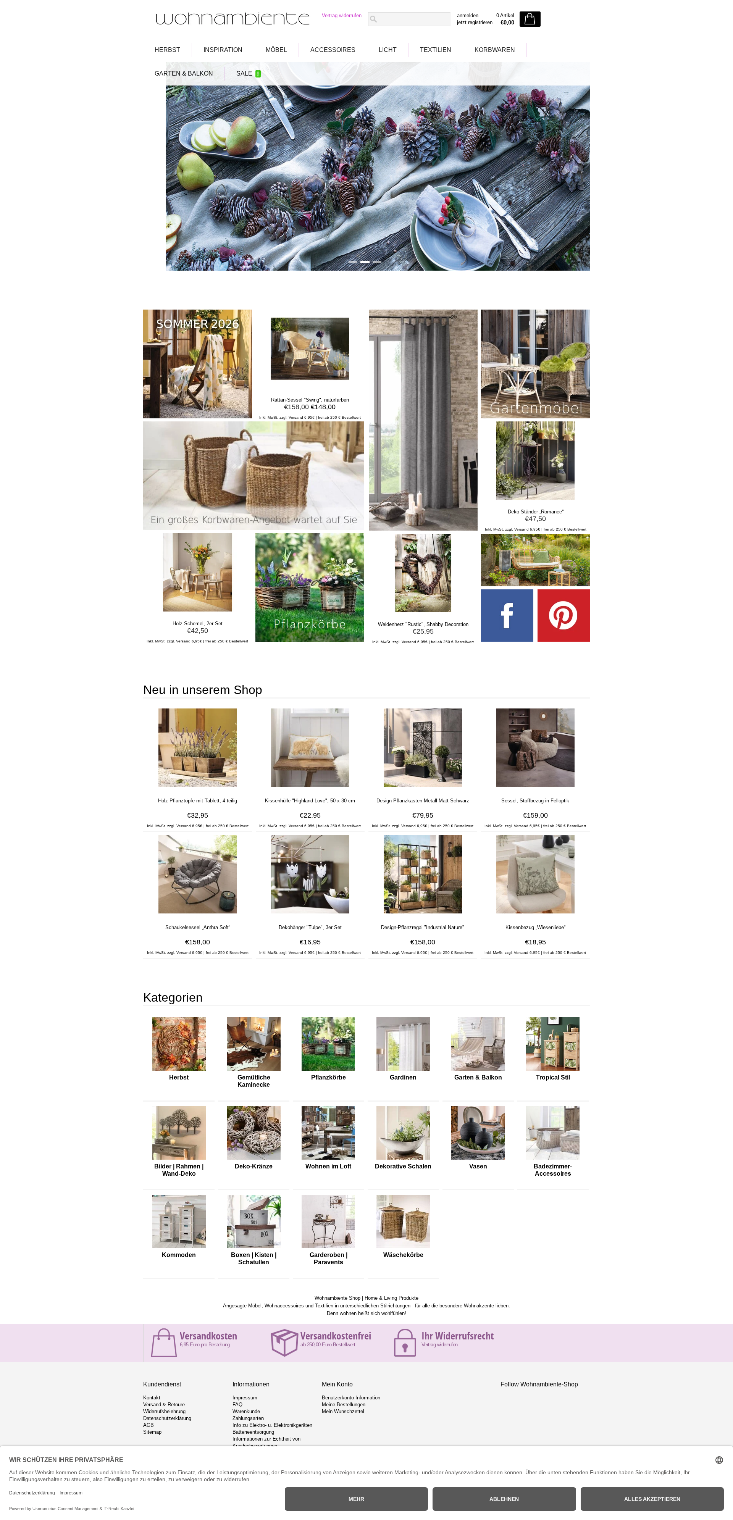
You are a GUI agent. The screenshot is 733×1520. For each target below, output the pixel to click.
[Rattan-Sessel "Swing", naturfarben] (310, 386)
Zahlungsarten (248, 1418)
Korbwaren (495, 50)
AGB (148, 1425)
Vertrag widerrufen (342, 15)
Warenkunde (246, 1411)
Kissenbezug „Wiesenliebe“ (535, 927)
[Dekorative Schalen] (403, 1160)
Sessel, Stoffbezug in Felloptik (535, 801)
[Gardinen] (403, 1071)
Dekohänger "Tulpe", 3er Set (310, 927)
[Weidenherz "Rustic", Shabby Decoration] (423, 610)
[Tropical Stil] (553, 1071)
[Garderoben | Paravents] (328, 1248)
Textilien (435, 50)
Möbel (276, 50)
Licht (388, 50)
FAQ (237, 1404)
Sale (244, 73)
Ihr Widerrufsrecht (457, 1336)
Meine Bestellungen (343, 1404)
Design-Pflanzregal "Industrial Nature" (422, 927)
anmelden (467, 15)
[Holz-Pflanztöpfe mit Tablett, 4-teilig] (197, 787)
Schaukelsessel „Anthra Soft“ (197, 927)
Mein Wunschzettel (343, 1411)
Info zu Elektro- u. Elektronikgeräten (272, 1425)
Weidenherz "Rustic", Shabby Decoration (423, 624)
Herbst (167, 50)
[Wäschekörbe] (403, 1248)
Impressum (244, 1398)
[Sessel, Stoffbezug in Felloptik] (535, 787)
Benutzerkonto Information (351, 1398)
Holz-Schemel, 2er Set (198, 623)
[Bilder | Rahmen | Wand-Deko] (179, 1160)
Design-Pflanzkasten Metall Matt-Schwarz (422, 801)
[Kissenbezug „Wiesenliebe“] (535, 913)
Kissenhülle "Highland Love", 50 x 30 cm (310, 801)
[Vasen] (478, 1160)
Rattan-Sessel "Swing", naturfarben (310, 400)
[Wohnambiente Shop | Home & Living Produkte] (230, 19)
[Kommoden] (179, 1248)
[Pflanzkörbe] (328, 1071)
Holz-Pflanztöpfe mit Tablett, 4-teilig (197, 801)
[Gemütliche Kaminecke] (254, 1071)
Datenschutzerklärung (167, 1418)
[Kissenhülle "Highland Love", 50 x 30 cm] (310, 787)
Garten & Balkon (184, 73)
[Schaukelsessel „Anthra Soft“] (197, 913)
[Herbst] (179, 1071)
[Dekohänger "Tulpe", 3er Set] (310, 913)
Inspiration (222, 50)
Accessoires (332, 50)
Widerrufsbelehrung (164, 1411)
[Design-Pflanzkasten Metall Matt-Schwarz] (423, 787)
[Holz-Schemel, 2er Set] (197, 610)
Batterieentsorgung (253, 1432)
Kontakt (151, 1398)
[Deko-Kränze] (254, 1160)
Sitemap (152, 1432)
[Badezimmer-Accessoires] (553, 1160)
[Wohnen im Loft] (328, 1160)
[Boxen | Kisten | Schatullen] (254, 1248)
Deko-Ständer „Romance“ (535, 512)
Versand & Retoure (164, 1404)
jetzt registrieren (474, 22)
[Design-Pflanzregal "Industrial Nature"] (423, 913)
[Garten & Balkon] (478, 1071)
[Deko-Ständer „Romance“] (535, 498)
